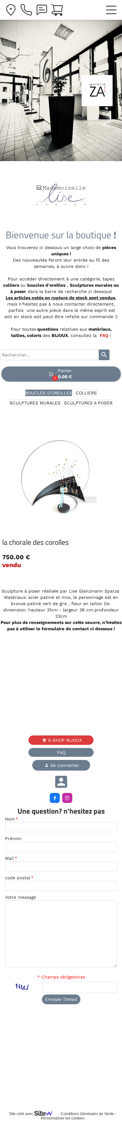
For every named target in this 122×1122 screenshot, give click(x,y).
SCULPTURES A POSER (88, 402)
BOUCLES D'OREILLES (48, 392)
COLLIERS (86, 392)
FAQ (104, 335)
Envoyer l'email (61, 999)
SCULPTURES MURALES (35, 402)
